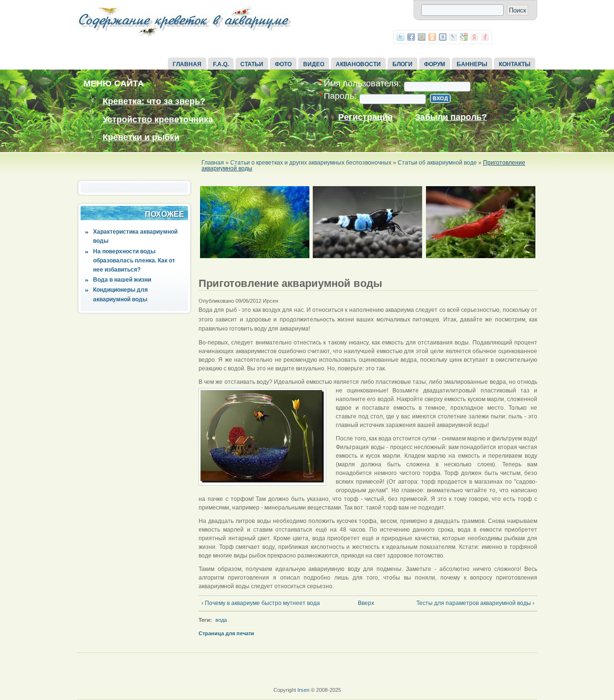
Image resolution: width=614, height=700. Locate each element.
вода (221, 620)
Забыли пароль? (451, 117)
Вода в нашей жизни (122, 279)
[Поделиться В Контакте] (443, 37)
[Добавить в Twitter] (400, 37)
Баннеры (472, 64)
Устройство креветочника (158, 119)
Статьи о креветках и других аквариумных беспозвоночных (310, 162)
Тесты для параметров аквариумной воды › (475, 603)
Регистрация (365, 117)
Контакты (515, 64)
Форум (434, 64)
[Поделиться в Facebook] (411, 37)
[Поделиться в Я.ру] (485, 37)
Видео (313, 64)
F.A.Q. (221, 64)
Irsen (303, 690)
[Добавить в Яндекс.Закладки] (474, 37)
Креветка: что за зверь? (154, 101)
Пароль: (337, 96)
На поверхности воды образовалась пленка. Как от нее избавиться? (134, 260)
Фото (283, 64)
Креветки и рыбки (141, 137)
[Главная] (185, 37)
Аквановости (358, 64)
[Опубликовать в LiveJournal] (453, 37)
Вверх (364, 603)
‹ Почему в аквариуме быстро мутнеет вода (260, 603)
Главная (187, 64)
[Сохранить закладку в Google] (464, 37)
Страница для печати (226, 633)
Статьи (251, 64)
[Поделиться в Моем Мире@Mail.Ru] (421, 37)
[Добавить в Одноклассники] (432, 37)
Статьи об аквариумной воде (437, 162)
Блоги (402, 64)
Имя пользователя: (360, 83)
